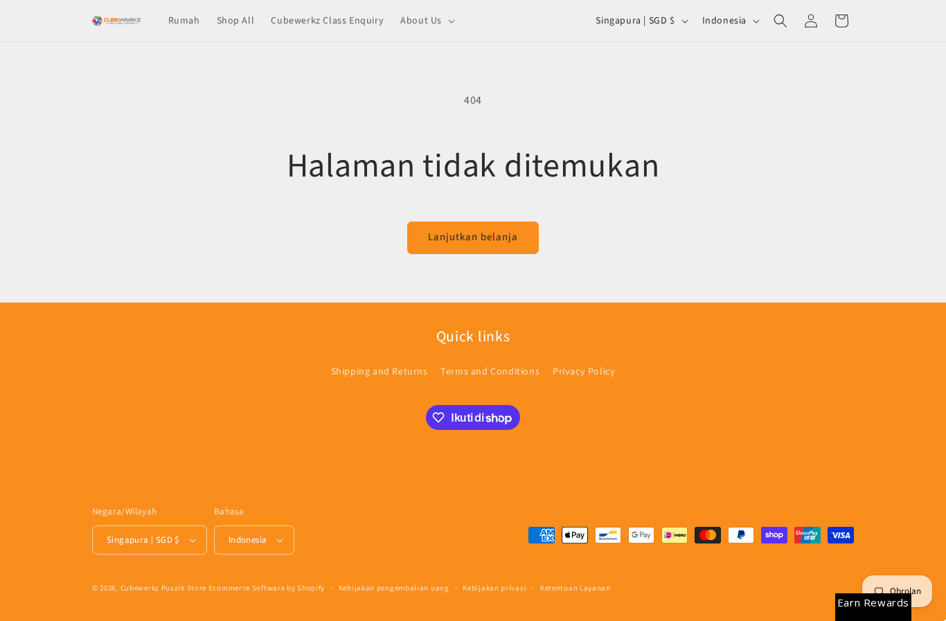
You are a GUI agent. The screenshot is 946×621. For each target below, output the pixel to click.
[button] (426, 20)
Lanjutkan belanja (473, 237)
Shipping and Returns (379, 372)
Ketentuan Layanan (575, 588)
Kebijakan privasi (494, 588)
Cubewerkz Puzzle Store (163, 588)
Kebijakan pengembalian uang (394, 588)
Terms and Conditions (489, 372)
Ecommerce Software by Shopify (266, 588)
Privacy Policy (584, 372)
